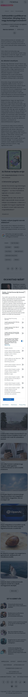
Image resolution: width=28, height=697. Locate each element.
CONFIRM (8, 399)
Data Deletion (5, 404)
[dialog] (14, 349)
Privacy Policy (22, 404)
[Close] (25, 292)
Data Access (14, 404)
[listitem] (14, 319)
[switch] (22, 322)
